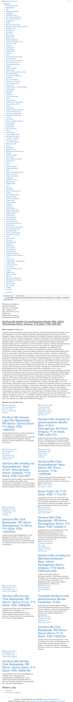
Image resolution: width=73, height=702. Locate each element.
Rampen (8, 187)
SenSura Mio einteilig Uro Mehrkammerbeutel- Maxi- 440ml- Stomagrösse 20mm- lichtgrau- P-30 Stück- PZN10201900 (54, 563)
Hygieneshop (10, 108)
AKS (7, 9)
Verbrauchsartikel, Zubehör (14, 268)
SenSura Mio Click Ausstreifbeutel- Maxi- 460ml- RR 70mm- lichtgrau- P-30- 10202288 (52, 467)
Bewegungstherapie (12, 40)
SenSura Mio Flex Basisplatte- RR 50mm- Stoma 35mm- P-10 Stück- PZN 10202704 (53, 631)
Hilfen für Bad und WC (12, 104)
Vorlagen (8, 270)
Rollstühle (9, 206)
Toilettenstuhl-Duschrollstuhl (14, 255)
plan (7, 185)
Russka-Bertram (11, 219)
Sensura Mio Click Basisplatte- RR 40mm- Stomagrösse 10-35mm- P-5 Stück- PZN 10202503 (17, 525)
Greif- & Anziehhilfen (12, 96)
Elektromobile (10, 70)
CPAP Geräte (10, 47)
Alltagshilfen (9, 13)
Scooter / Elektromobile (13, 233)
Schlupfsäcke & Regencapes (14, 227)
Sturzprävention (11, 248)
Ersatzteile (9, 77)
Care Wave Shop (11, 43)
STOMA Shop (10, 246)
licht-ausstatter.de (45, 701)
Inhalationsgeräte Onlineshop (15, 110)
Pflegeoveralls (10, 181)
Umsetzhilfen (10, 267)
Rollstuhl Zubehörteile (12, 212)
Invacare (8, 117)
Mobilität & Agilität (11, 155)
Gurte (8, 98)
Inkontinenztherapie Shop (13, 115)
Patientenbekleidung (12, 168)
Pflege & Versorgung (12, 176)
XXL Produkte (10, 285)
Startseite (9, 292)
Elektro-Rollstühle (11, 68)
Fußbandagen (10, 89)
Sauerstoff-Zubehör (12, 221)
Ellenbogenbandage (12, 74)
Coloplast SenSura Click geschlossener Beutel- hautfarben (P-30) (53, 599)
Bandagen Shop (11, 28)
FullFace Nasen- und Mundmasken (16, 87)
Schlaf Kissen (10, 225)
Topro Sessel (10, 259)
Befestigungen (10, 30)
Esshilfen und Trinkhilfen (13, 81)
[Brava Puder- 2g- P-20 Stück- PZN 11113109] (45, 486)
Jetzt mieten (9, 119)
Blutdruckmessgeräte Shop (14, 42)
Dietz (7, 55)
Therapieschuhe (11, 251)
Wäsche (8, 276)
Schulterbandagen (11, 231)
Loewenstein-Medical (12, 142)
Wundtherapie (10, 284)
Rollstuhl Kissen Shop (12, 210)
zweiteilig (9, 289)
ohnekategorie (10, 161)
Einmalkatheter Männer (13, 64)
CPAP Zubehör (10, 51)
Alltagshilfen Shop (11, 15)
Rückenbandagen (11, 217)
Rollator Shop (10, 200)
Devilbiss (8, 53)
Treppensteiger (10, 263)
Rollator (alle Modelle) (12, 198)
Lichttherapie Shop (11, 140)
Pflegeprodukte (10, 183)
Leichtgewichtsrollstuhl (13, 136)
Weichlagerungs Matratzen (14, 280)
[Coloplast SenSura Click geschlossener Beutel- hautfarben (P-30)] (45, 588)
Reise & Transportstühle (13, 191)
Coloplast (9, 45)
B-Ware (8, 23)
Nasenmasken (10, 157)
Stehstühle (9, 244)
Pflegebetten (10, 178)
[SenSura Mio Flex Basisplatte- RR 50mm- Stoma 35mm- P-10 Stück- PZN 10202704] (45, 619)
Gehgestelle (9, 91)
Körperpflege (10, 127)
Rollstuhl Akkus (10, 208)
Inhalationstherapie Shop (13, 112)
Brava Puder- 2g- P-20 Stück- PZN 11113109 (52, 492)
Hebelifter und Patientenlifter (14, 102)
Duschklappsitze (11, 59)
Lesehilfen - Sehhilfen (12, 138)
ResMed (8, 193)
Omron (8, 163)
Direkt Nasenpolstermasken (14, 57)
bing (50, 699)
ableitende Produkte (12, 6)
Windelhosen (10, 282)
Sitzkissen (9, 240)
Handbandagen (10, 100)
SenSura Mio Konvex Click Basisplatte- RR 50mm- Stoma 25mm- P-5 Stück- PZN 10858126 (18, 665)
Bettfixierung (10, 38)
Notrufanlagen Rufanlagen (14, 159)
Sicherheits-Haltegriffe (12, 234)
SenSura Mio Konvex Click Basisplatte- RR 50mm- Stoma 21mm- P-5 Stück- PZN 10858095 (18, 600)
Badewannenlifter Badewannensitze (17, 26)
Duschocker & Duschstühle (14, 60)
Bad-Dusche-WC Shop (13, 25)
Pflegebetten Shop (11, 180)
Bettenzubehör (10, 36)
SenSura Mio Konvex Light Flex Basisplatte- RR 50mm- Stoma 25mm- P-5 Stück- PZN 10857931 (18, 423)
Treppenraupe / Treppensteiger (15, 261)
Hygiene (8, 106)
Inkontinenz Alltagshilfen (13, 113)
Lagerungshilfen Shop (12, 134)
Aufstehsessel (10, 21)
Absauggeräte (10, 8)
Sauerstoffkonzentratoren (13, 223)
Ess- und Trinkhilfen (12, 79)
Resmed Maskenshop (12, 195)
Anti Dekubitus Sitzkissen (13, 19)
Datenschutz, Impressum (13, 692)
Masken (8, 146)
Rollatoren (9, 204)
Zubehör (8, 287)
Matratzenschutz (11, 149)
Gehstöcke (9, 94)
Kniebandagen (10, 123)
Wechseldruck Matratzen (13, 278)
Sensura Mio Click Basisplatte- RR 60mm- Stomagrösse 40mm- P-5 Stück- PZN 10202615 (54, 522)
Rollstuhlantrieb (10, 214)
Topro (8, 257)
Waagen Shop (10, 272)
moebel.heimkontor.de (32, 701)
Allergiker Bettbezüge (12, 11)
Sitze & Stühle (10, 238)
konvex (8, 130)
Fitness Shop (10, 85)
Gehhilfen (9, 93)
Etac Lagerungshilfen (12, 83)
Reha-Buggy (10, 189)
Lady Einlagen (10, 132)
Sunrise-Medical (11, 250)
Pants (8, 164)
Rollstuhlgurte (10, 216)
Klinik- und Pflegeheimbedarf (14, 121)
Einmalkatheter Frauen (13, 62)
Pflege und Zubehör (12, 174)
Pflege (8, 170)
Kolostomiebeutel (11, 129)
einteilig (8, 66)
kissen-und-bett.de (59, 701)
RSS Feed (9, 691)
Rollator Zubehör (11, 202)
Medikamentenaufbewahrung (15, 151)
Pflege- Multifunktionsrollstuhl (15, 172)
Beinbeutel (9, 32)
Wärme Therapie (11, 274)
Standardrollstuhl (11, 242)
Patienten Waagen (11, 166)
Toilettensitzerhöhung (12, 253)
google (46, 699)
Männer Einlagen (11, 144)
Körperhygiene (10, 125)
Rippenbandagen (11, 197)
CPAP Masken (10, 49)
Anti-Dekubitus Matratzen (13, 17)
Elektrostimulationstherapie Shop (16, 72)
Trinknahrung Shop (12, 265)
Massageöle (9, 147)
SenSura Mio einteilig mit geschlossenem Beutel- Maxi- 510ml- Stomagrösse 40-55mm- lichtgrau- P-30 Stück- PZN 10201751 (54, 427)
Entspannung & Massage (13, 76)
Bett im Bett (9, 34)
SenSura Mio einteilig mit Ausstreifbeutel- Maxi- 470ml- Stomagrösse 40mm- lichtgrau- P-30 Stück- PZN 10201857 (18, 469)
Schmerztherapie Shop (13, 229)
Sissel (8, 236)
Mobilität (8, 153)
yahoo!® (56, 699)
